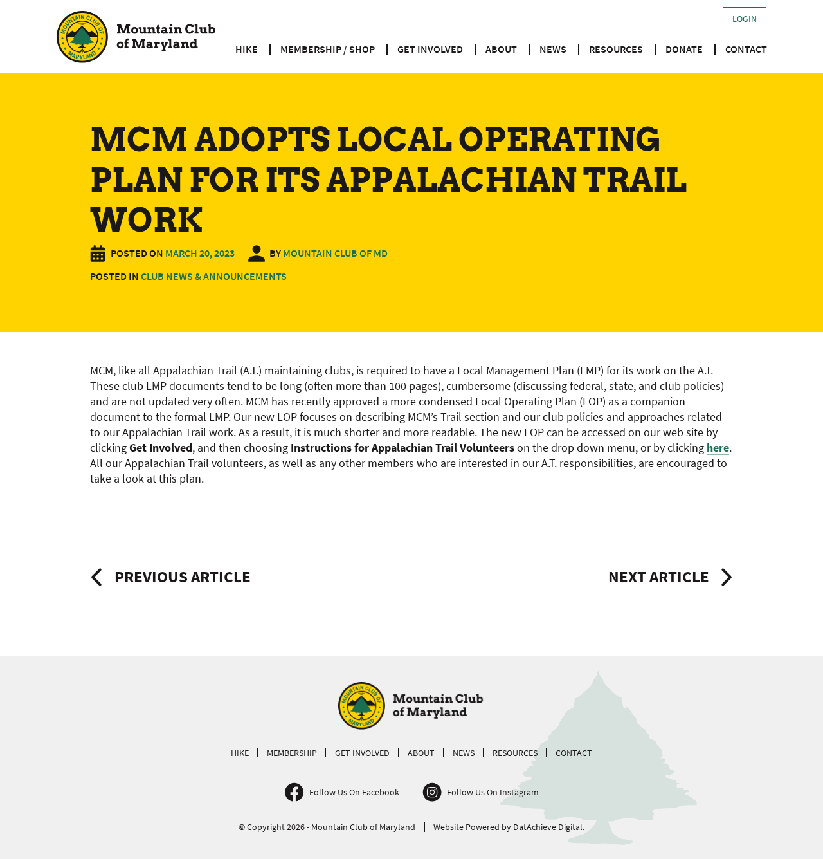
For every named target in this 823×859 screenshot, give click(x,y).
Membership (292, 753)
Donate (684, 48)
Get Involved (430, 48)
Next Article (658, 576)
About (501, 48)
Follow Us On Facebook (354, 792)
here (718, 447)
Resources (616, 48)
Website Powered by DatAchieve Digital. (508, 827)
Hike (246, 48)
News (552, 48)
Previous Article (182, 576)
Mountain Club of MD (335, 252)
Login (744, 18)
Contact (746, 48)
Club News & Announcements (214, 276)
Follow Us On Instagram (493, 792)
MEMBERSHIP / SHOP (327, 48)
